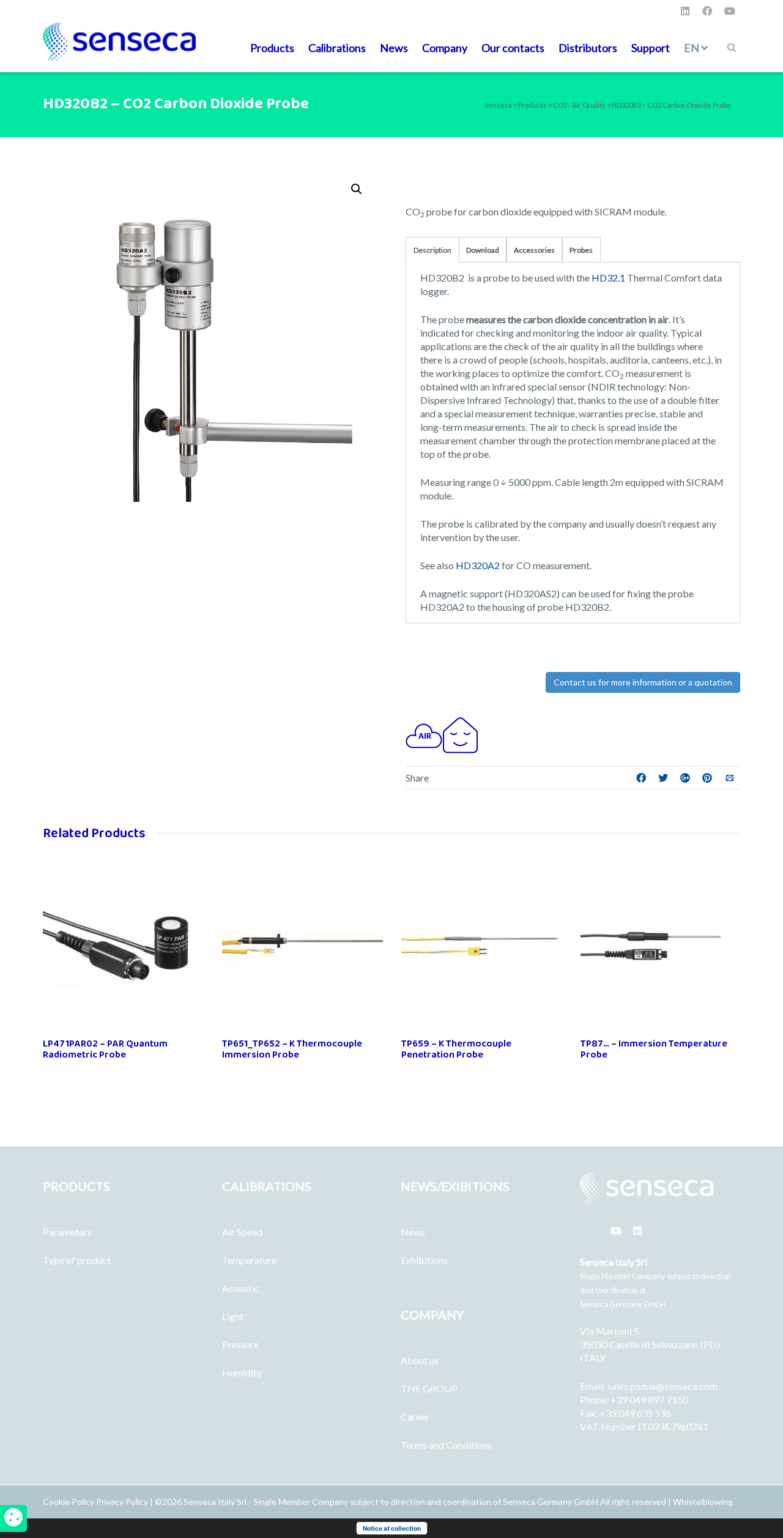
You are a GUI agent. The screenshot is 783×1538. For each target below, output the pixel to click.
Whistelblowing (703, 1501)
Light (232, 1316)
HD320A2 (478, 565)
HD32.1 (607, 277)
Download (482, 250)
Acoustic (240, 1288)
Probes (581, 250)
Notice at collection (392, 1528)
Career (415, 1416)
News (394, 47)
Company (444, 47)
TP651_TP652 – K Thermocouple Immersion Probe (292, 1049)
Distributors (587, 47)
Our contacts (512, 47)
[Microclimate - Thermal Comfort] (460, 734)
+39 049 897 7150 (649, 1399)
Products (272, 47)
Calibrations (337, 47)
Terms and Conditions (446, 1444)
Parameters (67, 1231)
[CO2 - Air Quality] (424, 734)
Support (650, 47)
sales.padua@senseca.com (662, 1386)
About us (420, 1360)
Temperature (249, 1260)
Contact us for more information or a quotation (643, 682)
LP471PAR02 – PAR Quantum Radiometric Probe (105, 1049)
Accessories (534, 250)
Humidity (242, 1372)
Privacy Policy (122, 1501)
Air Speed (242, 1231)
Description (432, 250)
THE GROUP (429, 1388)
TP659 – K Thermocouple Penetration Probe (456, 1049)
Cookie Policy (69, 1501)
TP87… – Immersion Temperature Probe (654, 1049)
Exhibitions (424, 1260)
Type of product (77, 1260)
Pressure (240, 1344)
